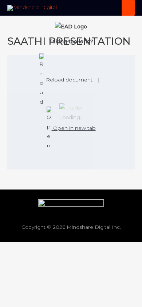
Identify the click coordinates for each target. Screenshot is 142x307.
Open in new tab (74, 128)
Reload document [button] (68, 79)
